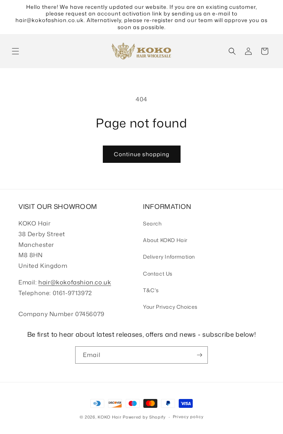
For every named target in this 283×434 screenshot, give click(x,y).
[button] (15, 51)
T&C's (151, 290)
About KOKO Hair (165, 240)
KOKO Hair (109, 417)
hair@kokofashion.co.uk (74, 282)
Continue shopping (142, 154)
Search (152, 223)
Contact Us (157, 273)
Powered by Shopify (144, 417)
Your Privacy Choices (170, 306)
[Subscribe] (199, 355)
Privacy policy (188, 417)
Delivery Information (169, 256)
